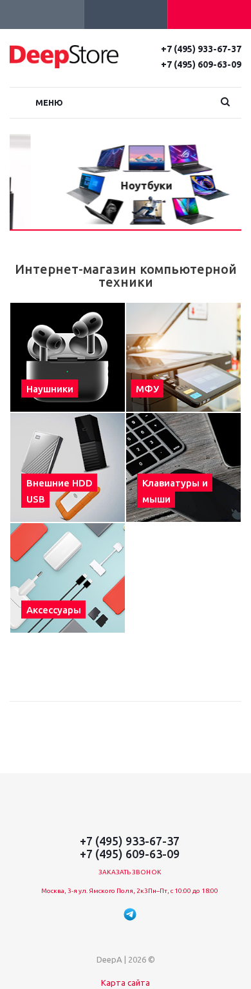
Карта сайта (125, 982)
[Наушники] (67, 357)
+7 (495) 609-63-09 (201, 64)
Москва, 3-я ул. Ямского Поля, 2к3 (94, 890)
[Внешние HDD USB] (67, 467)
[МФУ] (183, 357)
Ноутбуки (125, 185)
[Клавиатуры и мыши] (183, 467)
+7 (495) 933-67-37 (201, 48)
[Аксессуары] (67, 577)
